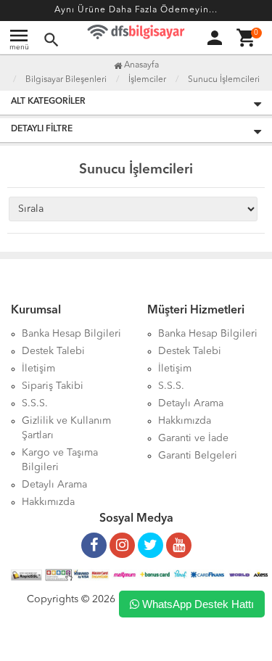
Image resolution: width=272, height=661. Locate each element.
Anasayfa (140, 65)
